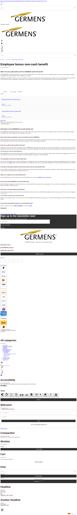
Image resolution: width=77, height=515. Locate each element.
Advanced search (38, 476)
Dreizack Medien (19, 330)
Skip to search (31, 1)
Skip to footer (44, 1)
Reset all (38, 399)
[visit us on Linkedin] (21, 260)
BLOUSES (5, 348)
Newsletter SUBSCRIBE (5, 225)
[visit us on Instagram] (16, 260)
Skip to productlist (12, 1)
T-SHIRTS (5, 347)
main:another (3, 495)
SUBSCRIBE (54, 221)
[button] (1, 41)
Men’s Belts (6, 352)
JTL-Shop (7, 331)
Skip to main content (4, 1)
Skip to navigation (37, 1)
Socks (5, 356)
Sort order (5, 91)
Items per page (13, 91)
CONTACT (2, 2)
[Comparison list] (1, 46)
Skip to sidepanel (19, 1)
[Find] (75, 8)
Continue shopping (38, 461)
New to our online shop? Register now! (39, 424)
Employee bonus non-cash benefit (10, 353)
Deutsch (72, 513)
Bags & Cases (6, 355)
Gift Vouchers (6, 351)
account (11, 495)
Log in (38, 420)
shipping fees (13, 329)
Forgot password (3, 428)
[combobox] (72, 514)
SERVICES (5, 360)
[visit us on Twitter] (7, 260)
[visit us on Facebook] (2, 260)
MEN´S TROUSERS (7, 349)
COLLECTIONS (6, 357)
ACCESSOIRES (6, 350)
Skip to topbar (25, 1)
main (7, 495)
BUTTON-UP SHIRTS (7, 346)
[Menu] (1, 4)
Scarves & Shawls (7, 354)
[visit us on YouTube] (11, 260)
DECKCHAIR (6, 358)
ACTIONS (5, 345)
